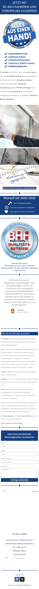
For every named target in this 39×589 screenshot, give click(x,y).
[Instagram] (22, 579)
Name (3, 443)
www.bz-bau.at (19, 554)
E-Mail (3, 451)
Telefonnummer (6, 459)
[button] (2, 126)
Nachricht (4, 467)
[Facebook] (17, 579)
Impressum (12, 585)
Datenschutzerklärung (24, 585)
